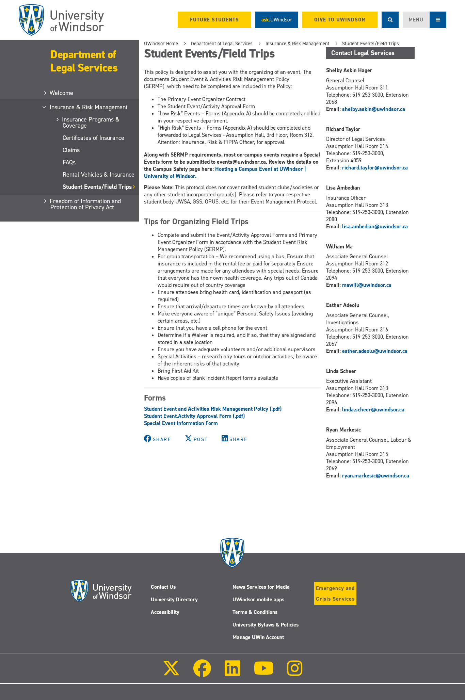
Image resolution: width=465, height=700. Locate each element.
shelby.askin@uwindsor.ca (373, 109)
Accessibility (165, 612)
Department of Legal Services (83, 61)
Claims (71, 150)
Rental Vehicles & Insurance (98, 174)
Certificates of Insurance (93, 138)
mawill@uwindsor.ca (366, 285)
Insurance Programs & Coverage (91, 122)
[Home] (61, 20)
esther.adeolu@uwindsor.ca (374, 351)
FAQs (69, 162)
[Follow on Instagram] (295, 673)
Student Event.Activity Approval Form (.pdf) (194, 416)
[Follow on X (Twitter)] (171, 673)
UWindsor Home (161, 43)
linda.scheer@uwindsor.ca (373, 409)
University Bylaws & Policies (266, 624)
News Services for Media (261, 586)
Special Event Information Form (181, 423)
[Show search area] (390, 20)
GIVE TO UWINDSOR (339, 19)
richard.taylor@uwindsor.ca (375, 167)
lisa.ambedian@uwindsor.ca (375, 226)
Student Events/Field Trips (97, 187)
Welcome (61, 93)
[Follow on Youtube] (263, 673)
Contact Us (163, 586)
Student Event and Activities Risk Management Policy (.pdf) (213, 408)
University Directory (174, 599)
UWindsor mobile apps (258, 599)
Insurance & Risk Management (89, 107)
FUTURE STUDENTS (214, 19)
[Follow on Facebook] (202, 673)
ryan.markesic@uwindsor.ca (375, 475)
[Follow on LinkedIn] (232, 673)
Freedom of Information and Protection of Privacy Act (85, 204)
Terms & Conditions (255, 612)
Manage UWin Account (258, 637)
